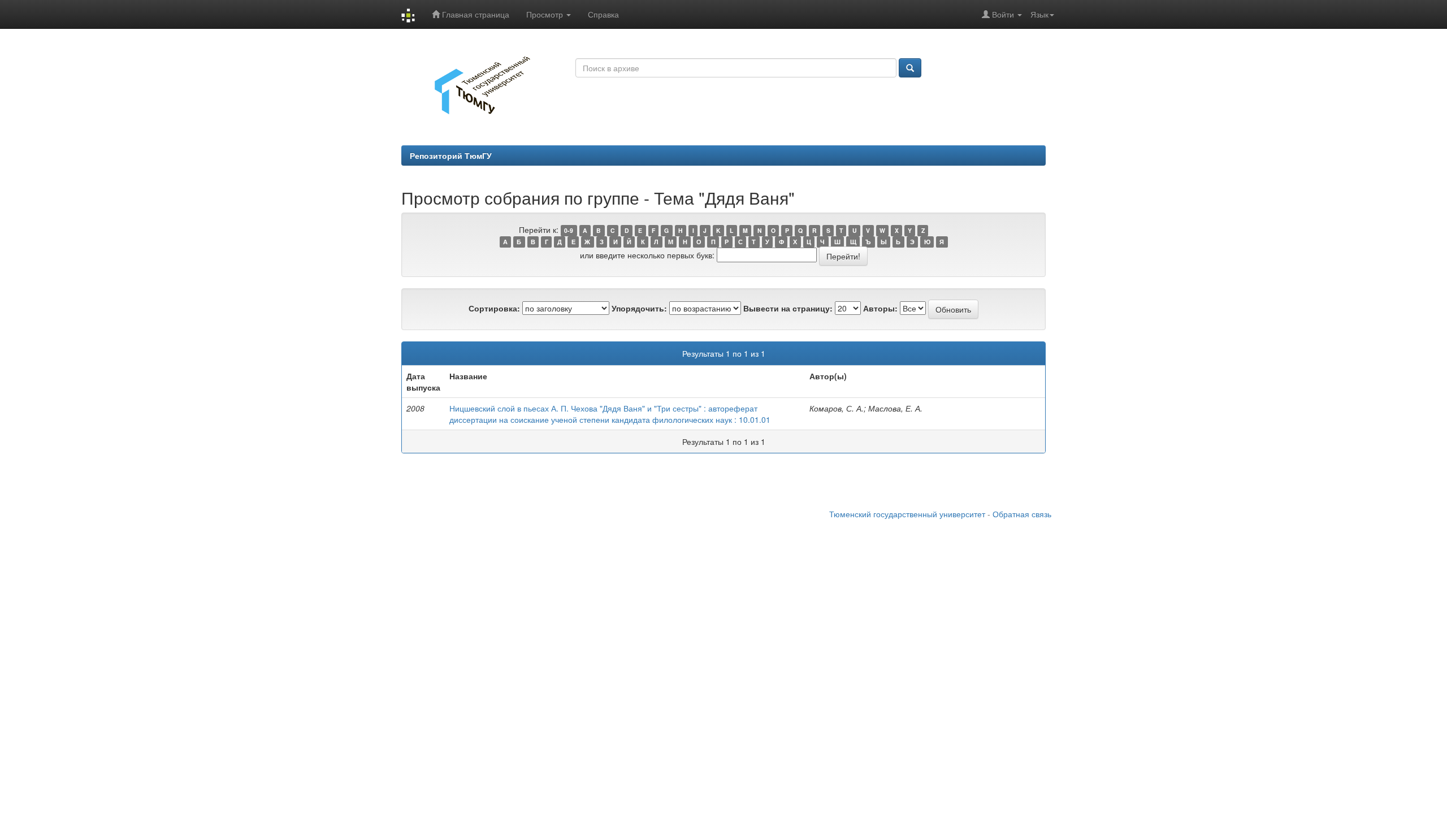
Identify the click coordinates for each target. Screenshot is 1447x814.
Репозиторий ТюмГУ (451, 155)
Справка (603, 14)
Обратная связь (1022, 513)
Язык (1039, 14)
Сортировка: (494, 308)
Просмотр (545, 14)
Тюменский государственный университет (907, 513)
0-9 (568, 230)
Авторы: (880, 308)
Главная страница (474, 14)
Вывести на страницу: (788, 308)
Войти (1003, 14)
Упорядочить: (639, 308)
